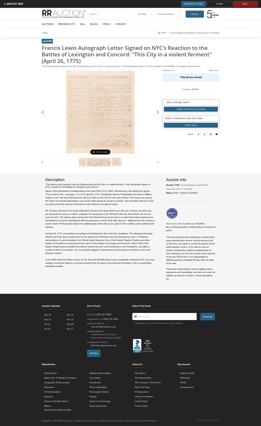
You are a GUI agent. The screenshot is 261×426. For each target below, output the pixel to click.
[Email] (216, 134)
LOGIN (219, 4)
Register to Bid (187, 373)
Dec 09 (70, 324)
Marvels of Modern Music (56, 401)
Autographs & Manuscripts (56, 382)
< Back (45, 33)
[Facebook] (198, 134)
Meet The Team (142, 387)
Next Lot (213, 70)
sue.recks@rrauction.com (103, 327)
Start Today (191, 125)
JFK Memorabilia (52, 392)
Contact (120, 24)
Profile (183, 382)
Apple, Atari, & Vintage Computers (60, 378)
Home (163, 33)
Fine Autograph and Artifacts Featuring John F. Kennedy (194, 33)
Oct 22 (47, 329)
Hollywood (49, 387)
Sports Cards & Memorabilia (57, 410)
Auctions (48, 24)
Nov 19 (70, 319)
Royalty (93, 396)
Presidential (95, 382)
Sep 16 (47, 315)
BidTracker (185, 378)
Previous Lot (168, 70)
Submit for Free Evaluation (191, 109)
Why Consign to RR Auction (148, 382)
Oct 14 (47, 324)
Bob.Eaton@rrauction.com (103, 345)
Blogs (94, 24)
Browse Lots (66, 24)
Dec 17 (70, 329)
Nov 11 (70, 315)
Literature (48, 396)
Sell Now (94, 353)
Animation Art (50, 373)
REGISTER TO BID (193, 4)
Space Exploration (98, 406)
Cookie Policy (141, 401)
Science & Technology (99, 401)
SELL (245, 4)
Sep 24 (47, 319)
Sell (82, 24)
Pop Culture (95, 378)
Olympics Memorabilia (100, 373)
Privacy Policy (141, 406)
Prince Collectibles (98, 387)
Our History (140, 373)
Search (194, 14)
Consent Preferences (147, 421)
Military (47, 406)
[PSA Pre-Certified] (172, 213)
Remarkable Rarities (99, 392)
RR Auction (67, 421)
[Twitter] (204, 134)
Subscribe (207, 316)
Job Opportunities (143, 378)
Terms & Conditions (144, 396)
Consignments (187, 387)
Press (107, 24)
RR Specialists (141, 392)
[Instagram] (210, 134)
